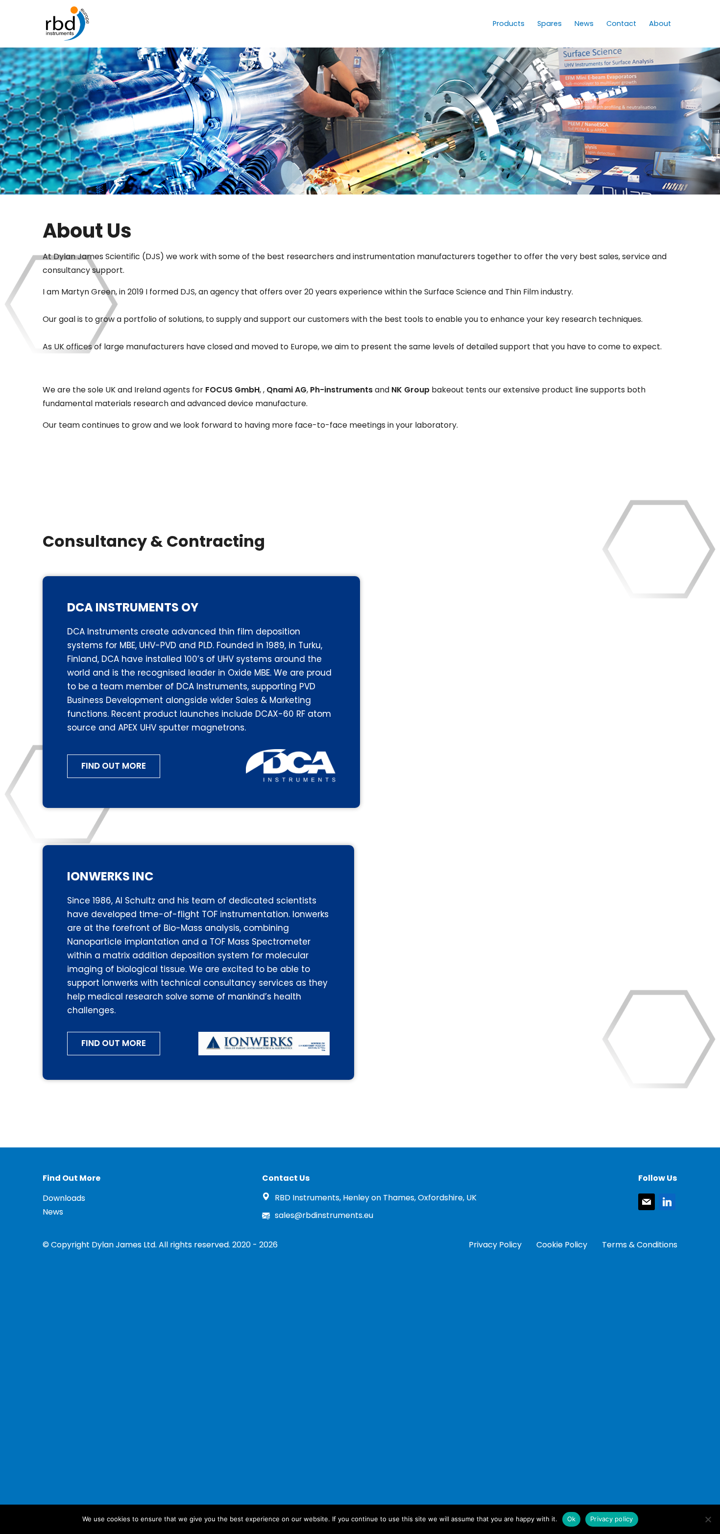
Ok (571, 1519)
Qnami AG (286, 389)
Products (509, 23)
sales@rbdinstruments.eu (324, 1215)
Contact (621, 23)
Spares (549, 23)
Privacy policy (611, 1519)
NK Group (411, 389)
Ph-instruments (342, 389)
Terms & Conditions (639, 1244)
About (660, 23)
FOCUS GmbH (232, 389)
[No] (708, 1519)
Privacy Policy (495, 1244)
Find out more (113, 766)
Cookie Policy (561, 1244)
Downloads (64, 1198)
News (584, 23)
